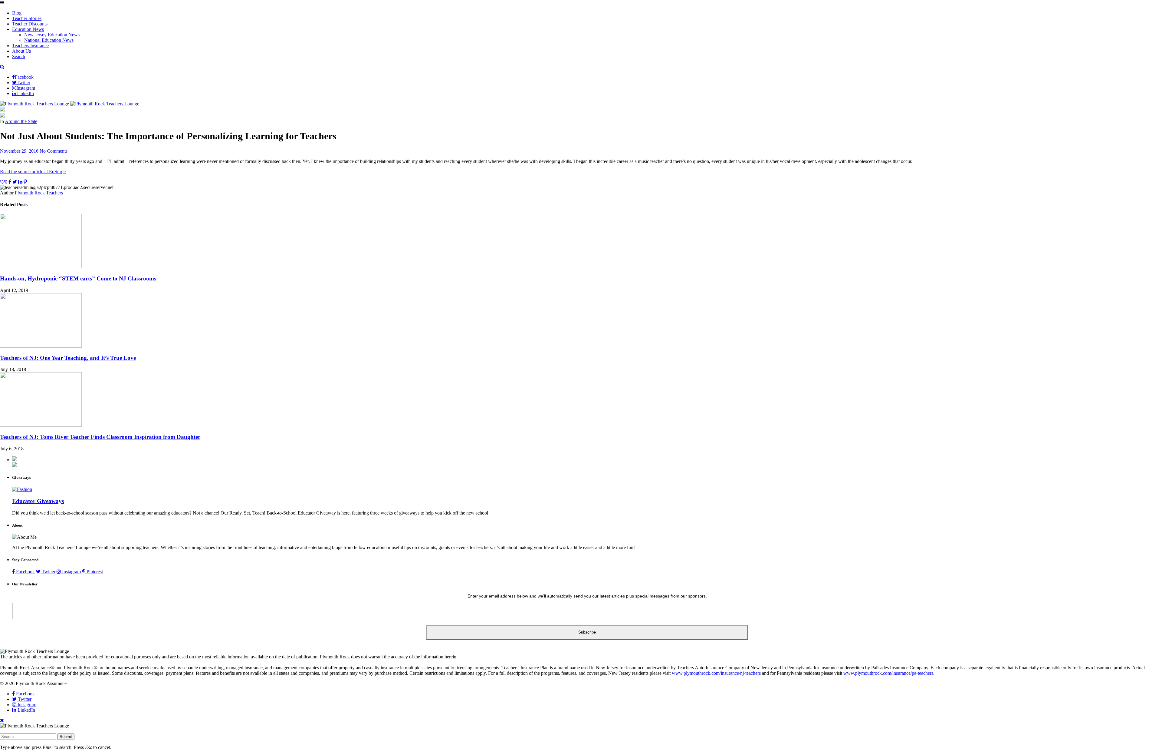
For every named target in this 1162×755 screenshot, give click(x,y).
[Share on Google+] (20, 181)
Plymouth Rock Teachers (39, 192)
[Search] (2, 66)
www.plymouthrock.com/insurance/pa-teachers (888, 673)
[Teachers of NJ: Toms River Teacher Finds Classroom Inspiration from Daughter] (41, 425)
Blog (16, 12)
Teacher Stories (26, 18)
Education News (28, 29)
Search (18, 56)
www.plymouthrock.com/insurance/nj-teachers (716, 673)
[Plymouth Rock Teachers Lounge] (69, 103)
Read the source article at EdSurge (33, 171)
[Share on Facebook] (9, 181)
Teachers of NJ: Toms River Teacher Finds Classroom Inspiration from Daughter (100, 437)
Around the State (21, 121)
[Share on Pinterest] (25, 181)
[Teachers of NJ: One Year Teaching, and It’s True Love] (41, 346)
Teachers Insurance (30, 45)
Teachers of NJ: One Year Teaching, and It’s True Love (68, 358)
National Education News (49, 40)
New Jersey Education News (52, 34)
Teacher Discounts (30, 23)
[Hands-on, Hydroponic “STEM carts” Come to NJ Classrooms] (41, 266)
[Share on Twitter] (14, 181)
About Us (21, 51)
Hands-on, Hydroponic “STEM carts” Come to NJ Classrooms (78, 278)
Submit (66, 736)
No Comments (53, 151)
